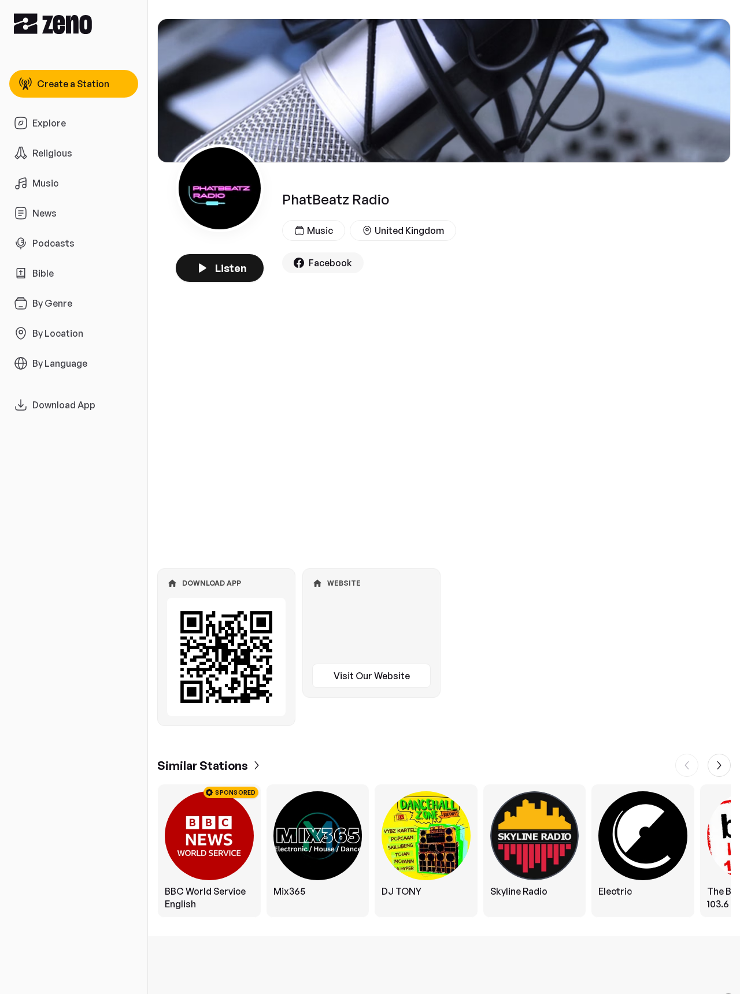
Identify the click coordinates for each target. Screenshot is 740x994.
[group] (444, 851)
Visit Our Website (372, 676)
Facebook (330, 263)
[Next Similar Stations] (719, 765)
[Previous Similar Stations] (686, 765)
